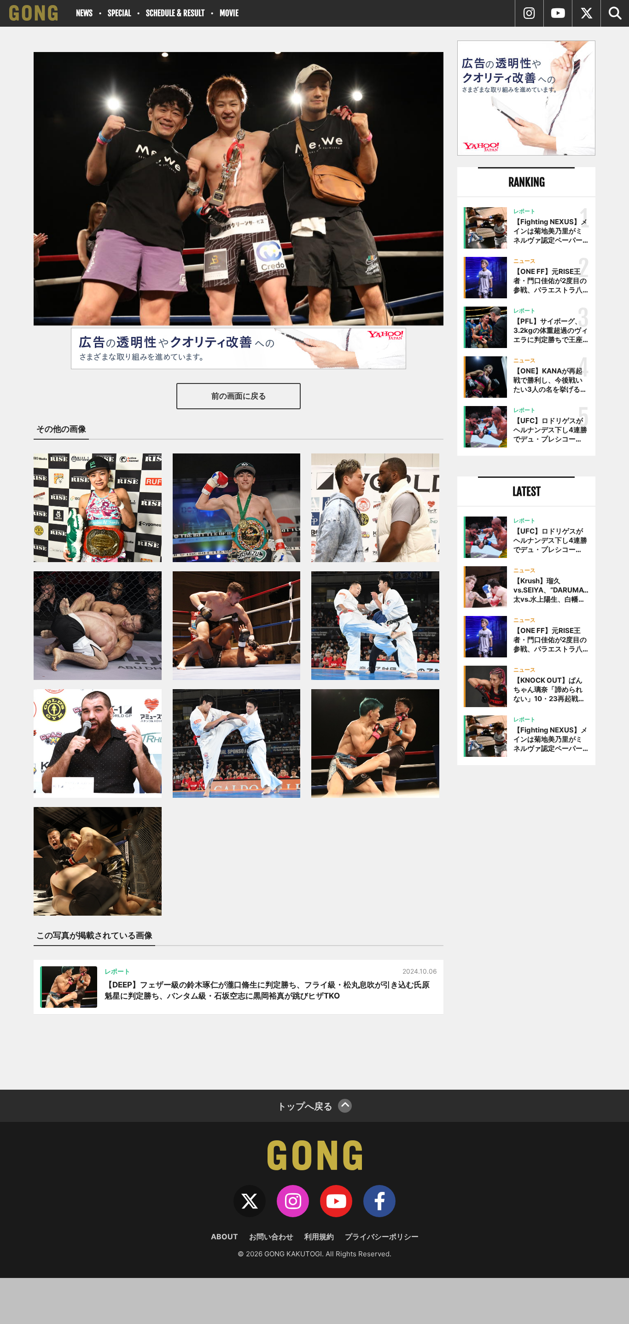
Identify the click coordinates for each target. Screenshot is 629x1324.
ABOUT (224, 1236)
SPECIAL (119, 13)
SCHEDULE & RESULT (175, 13)
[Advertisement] (526, 924)
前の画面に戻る (238, 396)
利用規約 (319, 1236)
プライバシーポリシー (382, 1236)
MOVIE (229, 13)
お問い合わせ (271, 1236)
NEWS (84, 13)
